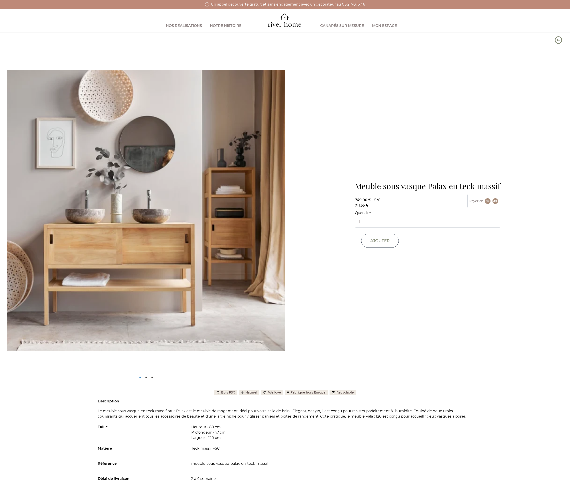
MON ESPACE (384, 26)
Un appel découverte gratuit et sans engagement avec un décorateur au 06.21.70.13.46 (288, 4)
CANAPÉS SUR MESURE (342, 26)
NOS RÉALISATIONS (184, 26)
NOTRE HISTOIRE (226, 26)
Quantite (363, 213)
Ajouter (380, 240)
